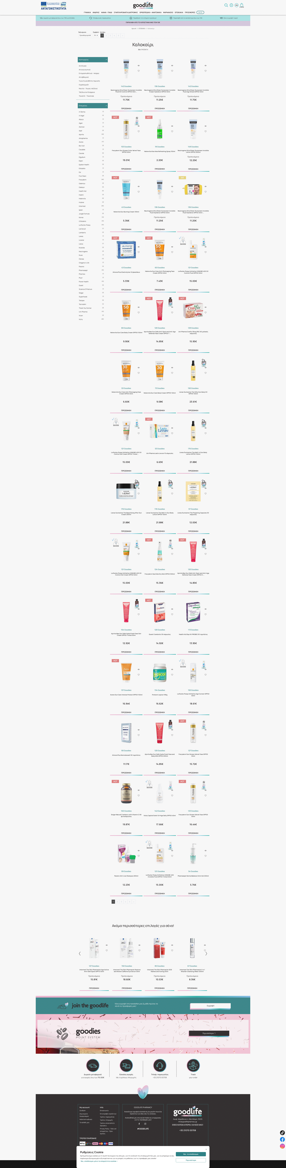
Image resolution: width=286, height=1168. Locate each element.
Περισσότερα (191, 1160)
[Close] (206, 1149)
